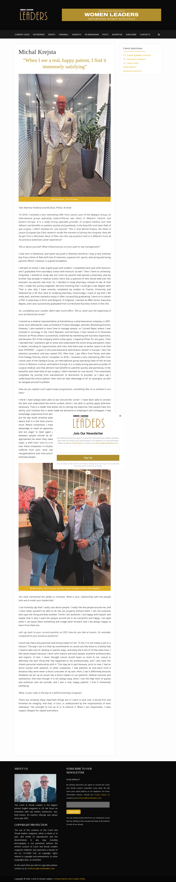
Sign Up (88, 457)
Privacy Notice (77, 443)
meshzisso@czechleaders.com (106, 443)
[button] (88, 433)
